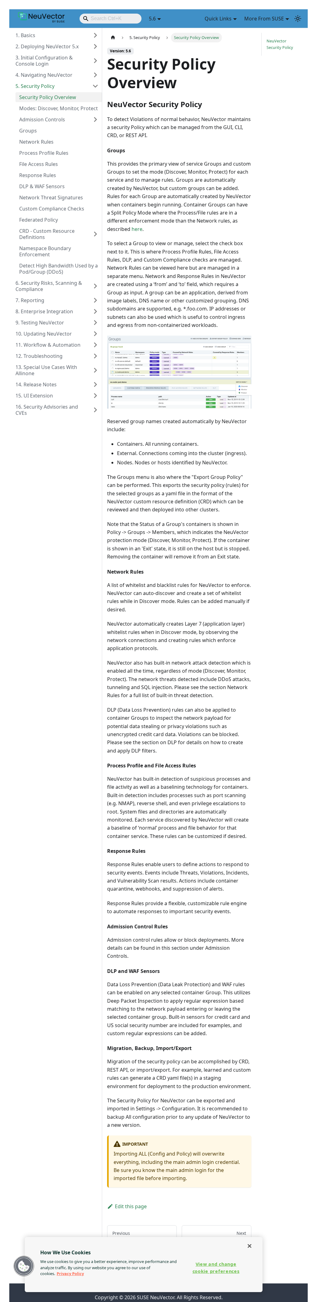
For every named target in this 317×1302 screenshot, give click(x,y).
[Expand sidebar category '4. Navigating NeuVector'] (95, 75)
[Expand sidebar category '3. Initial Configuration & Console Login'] (95, 61)
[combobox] (110, 19)
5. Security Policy (34, 86)
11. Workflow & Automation (47, 344)
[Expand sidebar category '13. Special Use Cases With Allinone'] (95, 370)
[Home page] (113, 37)
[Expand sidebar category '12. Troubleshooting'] (95, 356)
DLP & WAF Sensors (42, 186)
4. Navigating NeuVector (43, 75)
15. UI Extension (34, 395)
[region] (144, 1264)
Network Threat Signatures (51, 197)
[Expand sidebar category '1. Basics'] (95, 35)
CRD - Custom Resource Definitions (47, 234)
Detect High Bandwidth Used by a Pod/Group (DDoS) (58, 268)
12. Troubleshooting (39, 356)
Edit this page (131, 1206)
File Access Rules (38, 164)
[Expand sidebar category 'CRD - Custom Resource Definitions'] (95, 234)
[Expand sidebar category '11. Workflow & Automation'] (95, 345)
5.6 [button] (152, 18)
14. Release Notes (36, 384)
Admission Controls (42, 119)
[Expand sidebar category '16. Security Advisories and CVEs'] (95, 410)
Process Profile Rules (43, 153)
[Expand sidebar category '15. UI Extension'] (95, 396)
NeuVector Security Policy (280, 44)
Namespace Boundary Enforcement (45, 251)
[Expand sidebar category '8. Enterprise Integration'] (95, 311)
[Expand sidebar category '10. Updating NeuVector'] (95, 334)
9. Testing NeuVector (39, 322)
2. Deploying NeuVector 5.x (47, 46)
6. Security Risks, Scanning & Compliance (48, 286)
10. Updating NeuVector (43, 333)
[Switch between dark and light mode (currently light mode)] (298, 19)
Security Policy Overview (47, 97)
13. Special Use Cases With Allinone (46, 370)
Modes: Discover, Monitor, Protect (58, 108)
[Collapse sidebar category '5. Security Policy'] (95, 86)
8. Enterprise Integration (44, 311)
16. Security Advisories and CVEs (46, 409)
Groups (28, 130)
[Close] (249, 1246)
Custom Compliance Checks (51, 208)
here (137, 229)
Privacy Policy (70, 1273)
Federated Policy (38, 219)
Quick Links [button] (218, 18)
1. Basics (25, 35)
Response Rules (37, 175)
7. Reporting (29, 300)
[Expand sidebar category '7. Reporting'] (95, 300)
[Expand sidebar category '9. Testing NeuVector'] (95, 323)
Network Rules (36, 141)
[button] (24, 1266)
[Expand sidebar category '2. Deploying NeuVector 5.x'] (95, 46)
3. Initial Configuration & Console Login (44, 60)
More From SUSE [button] (264, 18)
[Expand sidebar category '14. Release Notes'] (95, 384)
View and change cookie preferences (216, 1267)
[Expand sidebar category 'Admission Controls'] (95, 119)
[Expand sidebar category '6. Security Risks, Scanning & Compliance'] (95, 286)
